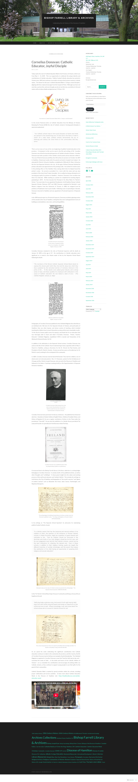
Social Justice (47, 762)
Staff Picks (82, 762)
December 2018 (90, 288)
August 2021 (89, 204)
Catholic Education (80, 746)
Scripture (73, 759)
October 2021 (89, 200)
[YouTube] (92, 171)
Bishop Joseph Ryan (53, 743)
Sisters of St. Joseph (37, 762)
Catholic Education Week (94, 746)
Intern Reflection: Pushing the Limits (94, 122)
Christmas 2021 (90, 138)
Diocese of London (98, 751)
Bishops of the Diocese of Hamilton (91, 743)
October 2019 (89, 252)
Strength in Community (91, 158)
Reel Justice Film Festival (95, 757)
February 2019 (89, 280)
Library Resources (39, 757)
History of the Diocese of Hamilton (58, 43)
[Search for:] (96, 87)
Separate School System (82, 759)
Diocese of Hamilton (79, 750)
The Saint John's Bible (93, 762)
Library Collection (97, 754)
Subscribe (89, 109)
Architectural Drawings (93, 733)
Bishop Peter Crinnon (75, 743)
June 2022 (88, 188)
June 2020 (88, 228)
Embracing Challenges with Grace (94, 162)
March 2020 (89, 232)
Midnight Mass (50, 757)
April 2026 (88, 180)
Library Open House (91, 130)
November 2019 (90, 248)
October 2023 (89, 184)
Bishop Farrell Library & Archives (69, 18)
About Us (42, 43)
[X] (89, 171)
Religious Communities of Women (53, 759)
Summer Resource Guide (92, 146)
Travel (103, 762)
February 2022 (89, 192)
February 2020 (89, 236)
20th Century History (66, 733)
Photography (79, 757)
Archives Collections (44, 737)
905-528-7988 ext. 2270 (92, 60)
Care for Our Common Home (93, 142)
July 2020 (88, 224)
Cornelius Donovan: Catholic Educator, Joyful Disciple (52, 64)
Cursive (64, 751)
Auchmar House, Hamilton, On (65, 738)
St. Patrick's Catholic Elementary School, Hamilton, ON (65, 762)
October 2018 (89, 296)
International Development (84, 754)
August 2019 (89, 260)
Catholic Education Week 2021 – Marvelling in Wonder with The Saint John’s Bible (95, 151)
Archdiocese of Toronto (80, 733)
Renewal (67, 759)
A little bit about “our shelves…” (93, 126)
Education (59, 754)
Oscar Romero (71, 757)
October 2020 (89, 220)
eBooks (48, 754)
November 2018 (90, 292)
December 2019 (90, 244)
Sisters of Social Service (96, 759)
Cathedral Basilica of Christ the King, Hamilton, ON (59, 746)
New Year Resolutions (61, 757)
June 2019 (88, 268)
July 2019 (88, 264)
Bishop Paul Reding (64, 743)
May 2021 (88, 208)
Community (41, 751)
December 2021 (90, 196)
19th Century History (50, 733)
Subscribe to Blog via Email (94, 93)
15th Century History (37, 733)
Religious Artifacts (37, 759)
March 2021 (89, 212)
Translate (97, 311)
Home (34, 43)
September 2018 (90, 300)
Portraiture (86, 757)
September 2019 (90, 256)
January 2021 (89, 216)
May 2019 (88, 272)
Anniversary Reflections (92, 134)
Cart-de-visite (40, 746)
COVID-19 (58, 751)
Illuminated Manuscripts (70, 754)
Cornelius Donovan (49, 751)
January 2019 (89, 284)
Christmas (35, 751)
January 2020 (89, 240)
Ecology (53, 754)
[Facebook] (87, 171)
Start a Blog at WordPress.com (42, 771)
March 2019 (89, 276)
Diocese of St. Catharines (38, 754)
